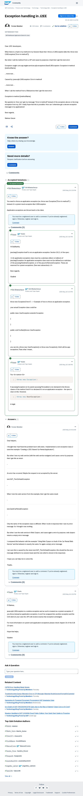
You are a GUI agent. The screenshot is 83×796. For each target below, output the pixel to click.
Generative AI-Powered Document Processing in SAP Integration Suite (29, 700)
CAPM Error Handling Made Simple (17, 687)
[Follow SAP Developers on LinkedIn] (47, 788)
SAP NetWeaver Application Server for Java (17, 35)
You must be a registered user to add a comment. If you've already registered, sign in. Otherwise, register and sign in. (39, 218)
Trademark (49, 792)
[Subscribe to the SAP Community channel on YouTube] (43, 788)
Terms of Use (18, 792)
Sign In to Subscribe (67, 16)
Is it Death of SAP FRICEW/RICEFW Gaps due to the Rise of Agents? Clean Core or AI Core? (37, 707)
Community (16, 3)
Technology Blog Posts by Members (19, 689)
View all (7, 776)
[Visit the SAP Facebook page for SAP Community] (36, 788)
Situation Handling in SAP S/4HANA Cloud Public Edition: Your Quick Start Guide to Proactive (37, 713)
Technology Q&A (45, 8)
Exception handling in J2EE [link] (59, 8)
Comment (73, 127)
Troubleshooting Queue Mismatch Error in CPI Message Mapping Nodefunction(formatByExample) (39, 694)
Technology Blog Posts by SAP (17, 716)
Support (57, 792)
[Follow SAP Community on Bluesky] (39, 788)
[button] (69, 26)
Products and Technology (23, 8)
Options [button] (77, 16)
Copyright (28, 792)
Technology (35, 8)
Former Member (17, 26)
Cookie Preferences (68, 792)
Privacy (10, 792)
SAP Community (9, 8)
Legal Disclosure (38, 792)
